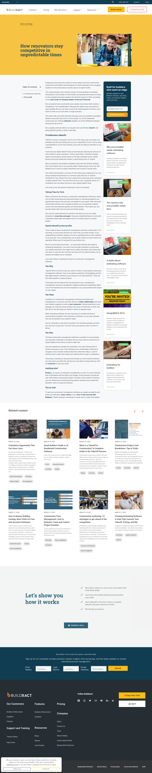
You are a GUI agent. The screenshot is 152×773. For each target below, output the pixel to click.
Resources (91, 10)
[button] (40, 87)
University (86, 100)
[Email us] (96, 701)
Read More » (111, 172)
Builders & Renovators (15, 712)
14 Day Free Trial (137, 9)
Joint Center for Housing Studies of (63, 100)
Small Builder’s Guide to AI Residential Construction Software (56, 448)
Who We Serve (60, 10)
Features (32, 10)
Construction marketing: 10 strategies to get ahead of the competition (93, 519)
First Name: (30, 668)
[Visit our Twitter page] (90, 701)
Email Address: (85, 668)
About (59, 721)
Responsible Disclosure (65, 745)
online (81, 302)
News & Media (62, 736)
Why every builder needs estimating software (115, 150)
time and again (65, 216)
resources (52, 364)
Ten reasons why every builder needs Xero (116, 205)
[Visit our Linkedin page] (107, 701)
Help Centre (11, 742)
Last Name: (57, 668)
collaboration (89, 302)
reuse (57, 216)
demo (69, 395)
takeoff (92, 128)
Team (59, 731)
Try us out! (28, 97)
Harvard (79, 100)
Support (136, 2)
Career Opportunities (64, 740)
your (71, 304)
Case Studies (39, 745)
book (63, 395)
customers (77, 304)
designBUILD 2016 (116, 313)
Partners (10, 721)
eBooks (37, 741)
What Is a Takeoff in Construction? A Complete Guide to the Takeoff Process (92, 448)
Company (62, 713)
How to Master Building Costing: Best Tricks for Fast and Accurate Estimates (21, 519)
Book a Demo (116, 9)
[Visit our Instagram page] (84, 701)
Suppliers (10, 717)
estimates (67, 121)
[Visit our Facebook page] (79, 701)
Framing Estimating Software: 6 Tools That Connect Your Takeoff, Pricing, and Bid (128, 519)
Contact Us (61, 726)
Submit (117, 114)
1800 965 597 (124, 2)
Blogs (37, 736)
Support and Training (18, 728)
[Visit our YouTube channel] (101, 701)
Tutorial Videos (12, 737)
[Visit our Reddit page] (113, 701)
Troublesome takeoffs (32, 94)
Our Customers (15, 704)
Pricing (46, 10)
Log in (147, 2)
